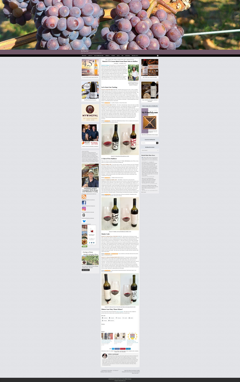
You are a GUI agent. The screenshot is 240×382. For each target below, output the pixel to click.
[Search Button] (157, 55)
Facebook (117, 348)
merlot (125, 59)
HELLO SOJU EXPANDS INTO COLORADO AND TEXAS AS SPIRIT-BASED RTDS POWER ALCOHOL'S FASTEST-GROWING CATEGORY (149, 180)
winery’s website (119, 311)
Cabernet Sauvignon (117, 59)
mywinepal (116, 63)
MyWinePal (84, 51)
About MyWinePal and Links (98, 55)
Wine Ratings (84, 55)
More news (143, 192)
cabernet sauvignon (119, 351)
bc (107, 59)
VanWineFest (107, 55)
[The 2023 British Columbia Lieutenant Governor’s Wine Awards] (132, 336)
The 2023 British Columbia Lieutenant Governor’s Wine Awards (132, 341)
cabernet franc (113, 351)
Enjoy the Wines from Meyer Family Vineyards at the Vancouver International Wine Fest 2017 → (131, 372)
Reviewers (113, 55)
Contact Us (90, 55)
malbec (125, 351)
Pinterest (123, 348)
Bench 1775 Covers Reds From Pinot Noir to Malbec (120, 61)
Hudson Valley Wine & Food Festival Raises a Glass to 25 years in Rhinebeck (150, 158)
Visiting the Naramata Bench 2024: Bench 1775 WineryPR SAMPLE (106, 341)
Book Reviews (127, 55)
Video (122, 55)
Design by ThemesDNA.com (120, 380)
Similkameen (124, 351)
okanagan (136, 351)
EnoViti (118, 237)
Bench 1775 (108, 351)
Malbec (122, 59)
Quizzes (118, 55)
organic (116, 351)
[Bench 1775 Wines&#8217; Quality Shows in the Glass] (120, 336)
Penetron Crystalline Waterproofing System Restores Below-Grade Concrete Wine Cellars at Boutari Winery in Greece (150, 187)
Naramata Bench (132, 351)
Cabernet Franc (110, 59)
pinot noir (132, 59)
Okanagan (128, 59)
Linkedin (128, 348)
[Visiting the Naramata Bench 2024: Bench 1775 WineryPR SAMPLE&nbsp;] (107, 336)
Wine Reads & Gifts (135, 55)
